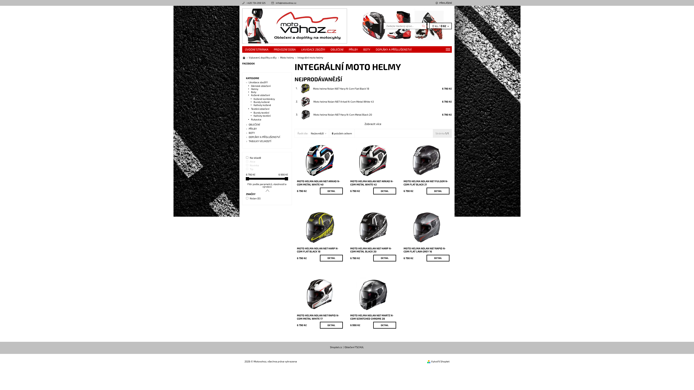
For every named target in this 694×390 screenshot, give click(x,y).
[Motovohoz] (294, 25)
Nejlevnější (317, 133)
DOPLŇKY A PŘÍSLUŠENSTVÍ (394, 49)
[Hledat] (424, 26)
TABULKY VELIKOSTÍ (260, 141)
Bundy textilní (261, 112)
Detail (331, 191)
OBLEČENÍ (337, 49)
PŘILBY (353, 49)
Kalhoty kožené (262, 105)
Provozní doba (285, 49)
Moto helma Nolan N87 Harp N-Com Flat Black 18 (341, 88)
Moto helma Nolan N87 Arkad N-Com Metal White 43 (343, 101)
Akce (252, 161)
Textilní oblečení (260, 108)
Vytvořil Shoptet (440, 361)
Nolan (255, 198)
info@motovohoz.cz (286, 2)
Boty (253, 92)
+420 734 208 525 (256, 2)
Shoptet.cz (336, 347)
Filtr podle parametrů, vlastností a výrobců (266, 185)
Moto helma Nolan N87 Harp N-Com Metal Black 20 (342, 114)
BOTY (366, 49)
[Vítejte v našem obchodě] (244, 57)
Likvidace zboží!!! (313, 49)
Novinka (254, 165)
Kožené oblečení (260, 95)
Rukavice (256, 119)
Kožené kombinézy (264, 98)
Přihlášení (445, 2)
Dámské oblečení (261, 85)
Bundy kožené (262, 101)
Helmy (254, 88)
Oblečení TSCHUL (354, 347)
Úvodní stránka (256, 49)
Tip (251, 169)
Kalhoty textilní (262, 115)
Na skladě (255, 157)
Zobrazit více (373, 123)
